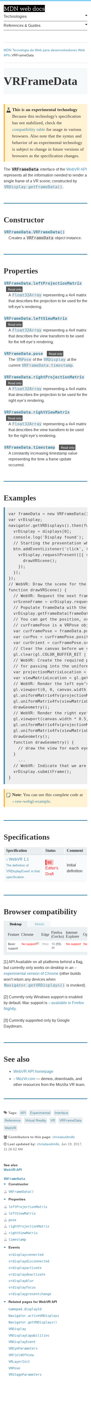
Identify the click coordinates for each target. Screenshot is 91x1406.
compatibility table (28, 129)
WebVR (10, 1128)
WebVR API (76, 169)
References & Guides (22, 25)
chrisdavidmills (63, 1137)
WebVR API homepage (33, 1071)
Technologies (15, 16)
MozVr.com (25, 1079)
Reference (13, 1120)
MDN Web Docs (24, 8)
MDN (7, 50)
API (23, 1113)
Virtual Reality (35, 1120)
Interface (61, 1113)
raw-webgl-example (32, 801)
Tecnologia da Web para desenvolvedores (44, 50)
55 (53, 944)
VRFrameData (70, 1120)
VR (52, 1120)
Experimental (40, 1113)
